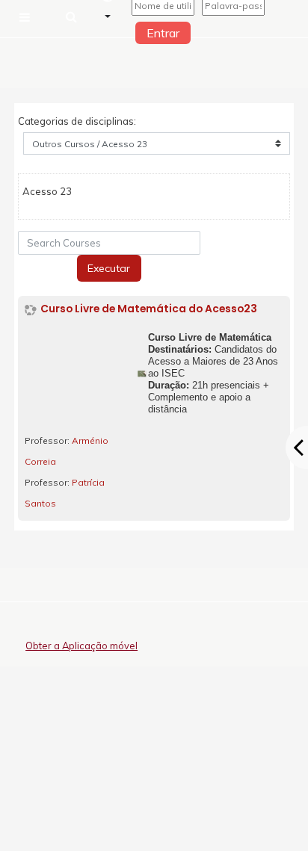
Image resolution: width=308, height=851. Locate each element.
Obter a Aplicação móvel (81, 646)
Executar (108, 268)
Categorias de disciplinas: (77, 121)
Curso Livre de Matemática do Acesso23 (148, 309)
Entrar (163, 32)
